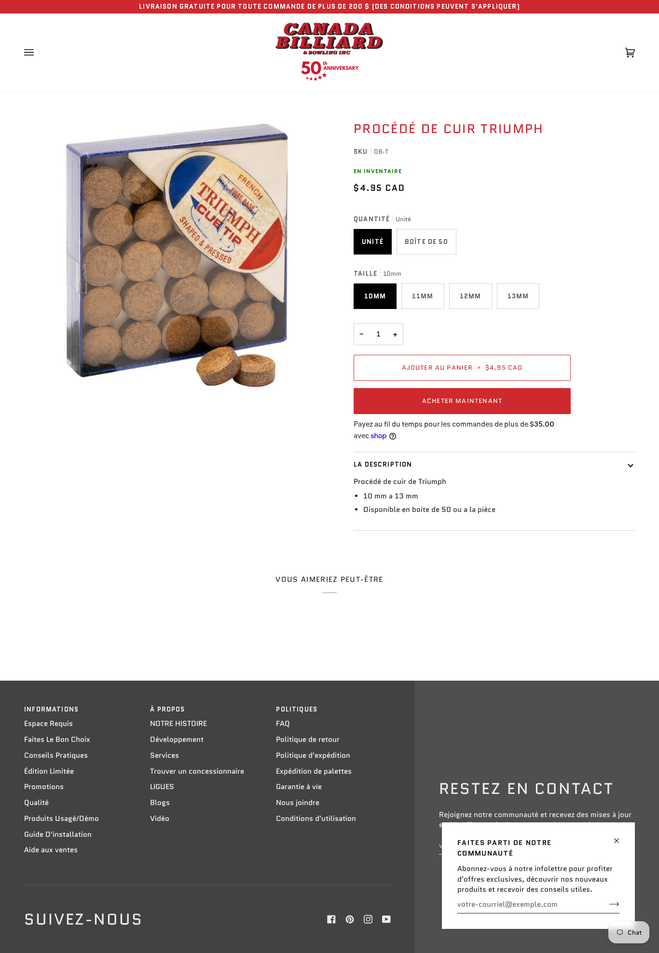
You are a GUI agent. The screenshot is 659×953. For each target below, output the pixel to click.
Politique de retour (308, 739)
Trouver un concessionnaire (197, 771)
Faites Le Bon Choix (57, 739)
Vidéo (159, 818)
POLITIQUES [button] (296, 709)
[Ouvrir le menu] (38, 52)
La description (383, 464)
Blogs (160, 802)
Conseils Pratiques (56, 755)
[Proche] (620, 836)
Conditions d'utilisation (316, 818)
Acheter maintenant (462, 400)
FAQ (283, 723)
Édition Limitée (49, 771)
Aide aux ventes (51, 850)
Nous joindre (297, 802)
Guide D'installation (58, 834)
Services (164, 755)
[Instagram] (368, 919)
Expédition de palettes (314, 771)
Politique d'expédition (313, 755)
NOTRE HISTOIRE (178, 723)
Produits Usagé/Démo (61, 818)
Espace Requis (48, 723)
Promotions (44, 787)
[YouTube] (386, 919)
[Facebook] (331, 919)
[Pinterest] (349, 919)
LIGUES (162, 787)
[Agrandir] (177, 255)
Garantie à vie (299, 787)
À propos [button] (167, 709)
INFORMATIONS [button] (51, 709)
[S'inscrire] (606, 904)
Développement (177, 739)
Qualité (36, 802)
